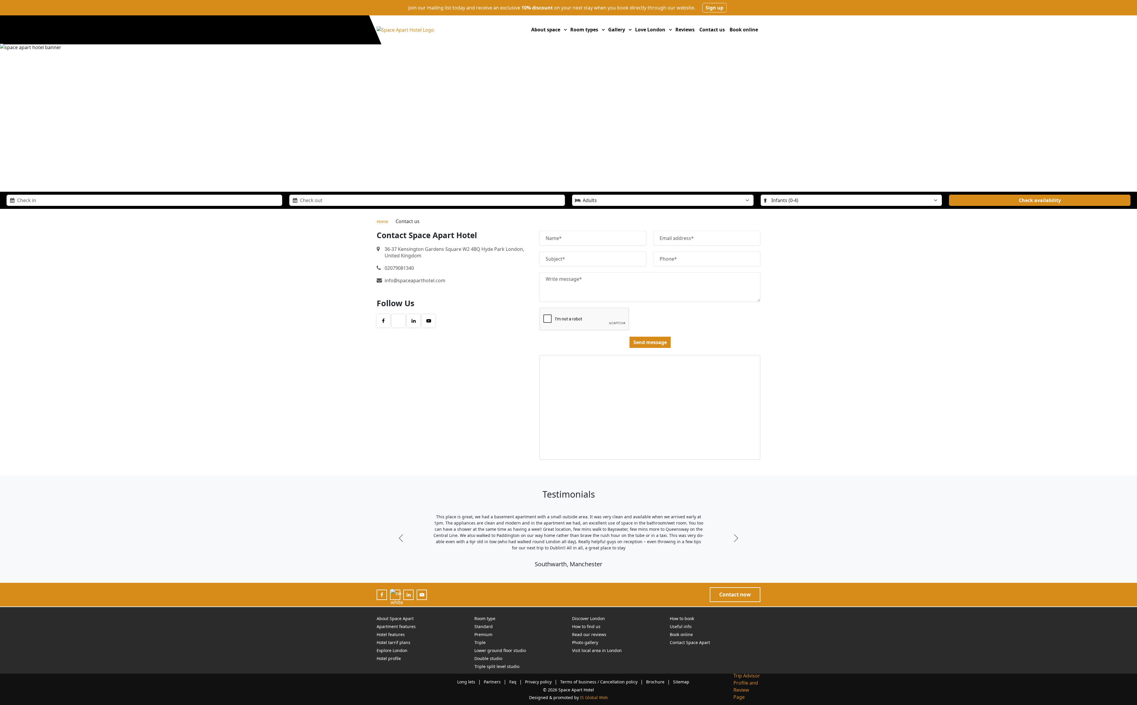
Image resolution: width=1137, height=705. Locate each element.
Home (382, 221)
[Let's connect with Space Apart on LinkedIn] (409, 594)
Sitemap (681, 682)
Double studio (488, 658)
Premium (483, 634)
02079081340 (399, 268)
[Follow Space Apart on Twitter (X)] (397, 598)
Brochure (655, 682)
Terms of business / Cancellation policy (598, 682)
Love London (650, 29)
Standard (483, 626)
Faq (512, 682)
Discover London (588, 618)
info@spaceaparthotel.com (415, 280)
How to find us (586, 626)
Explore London (392, 650)
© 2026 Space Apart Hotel (568, 690)
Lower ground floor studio (500, 650)
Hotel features (391, 634)
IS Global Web (594, 697)
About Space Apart (395, 618)
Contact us (712, 29)
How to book (682, 618)
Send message (650, 342)
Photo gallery (585, 642)
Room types (584, 29)
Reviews (685, 29)
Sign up (714, 7)
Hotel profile (389, 658)
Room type (484, 618)
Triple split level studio (496, 666)
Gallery (616, 29)
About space (545, 29)
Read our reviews (589, 634)
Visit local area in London (597, 650)
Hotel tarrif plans (393, 642)
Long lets (466, 682)
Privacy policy (538, 682)
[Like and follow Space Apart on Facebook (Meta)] (381, 594)
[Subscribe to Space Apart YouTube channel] (422, 594)
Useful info (680, 626)
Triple (480, 642)
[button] (565, 30)
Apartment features (396, 626)
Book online (744, 29)
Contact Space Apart (690, 642)
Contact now (735, 594)
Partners (492, 682)
